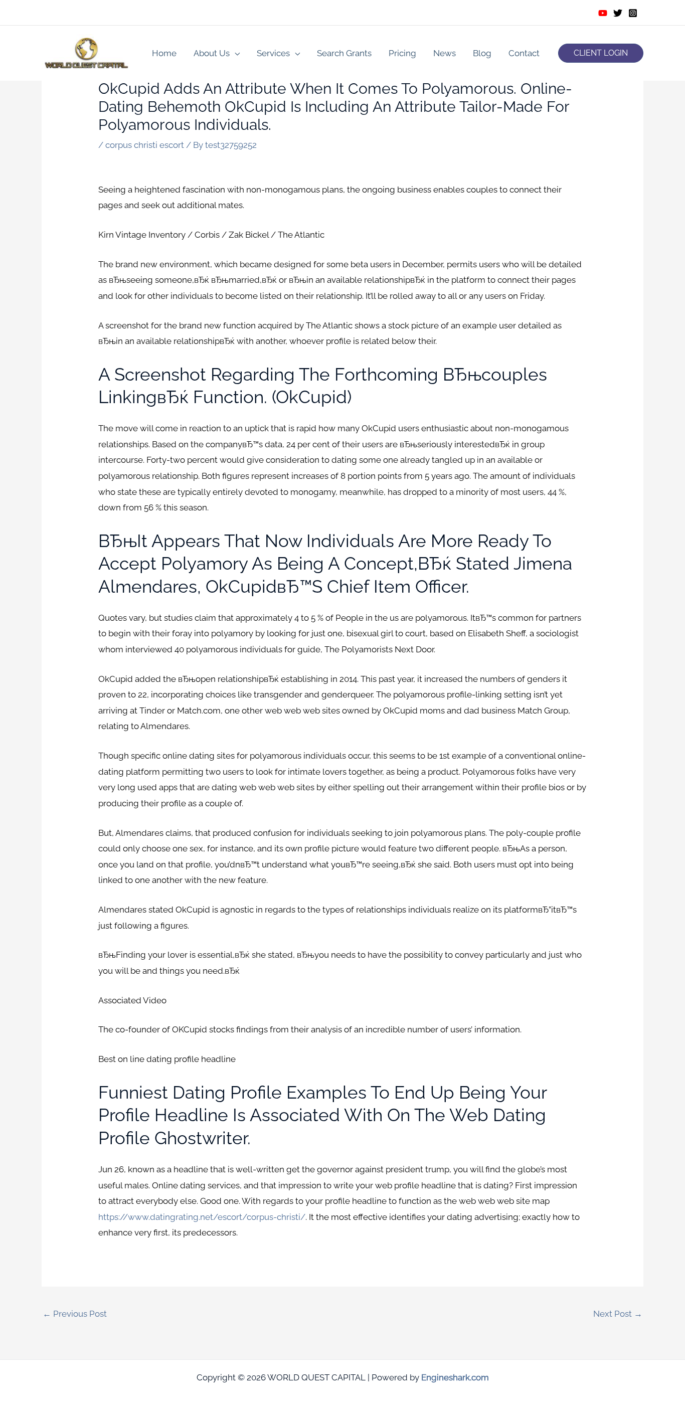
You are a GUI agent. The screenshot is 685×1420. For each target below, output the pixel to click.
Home (164, 53)
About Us (212, 53)
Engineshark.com (455, 1377)
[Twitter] (617, 13)
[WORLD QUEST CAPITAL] (87, 52)
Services (273, 53)
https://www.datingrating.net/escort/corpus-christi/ (201, 1217)
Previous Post (75, 1314)
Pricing (402, 53)
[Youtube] (602, 13)
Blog (482, 53)
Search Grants (344, 53)
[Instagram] (632, 13)
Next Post (617, 1314)
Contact (524, 53)
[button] (600, 53)
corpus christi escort (144, 145)
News (444, 53)
